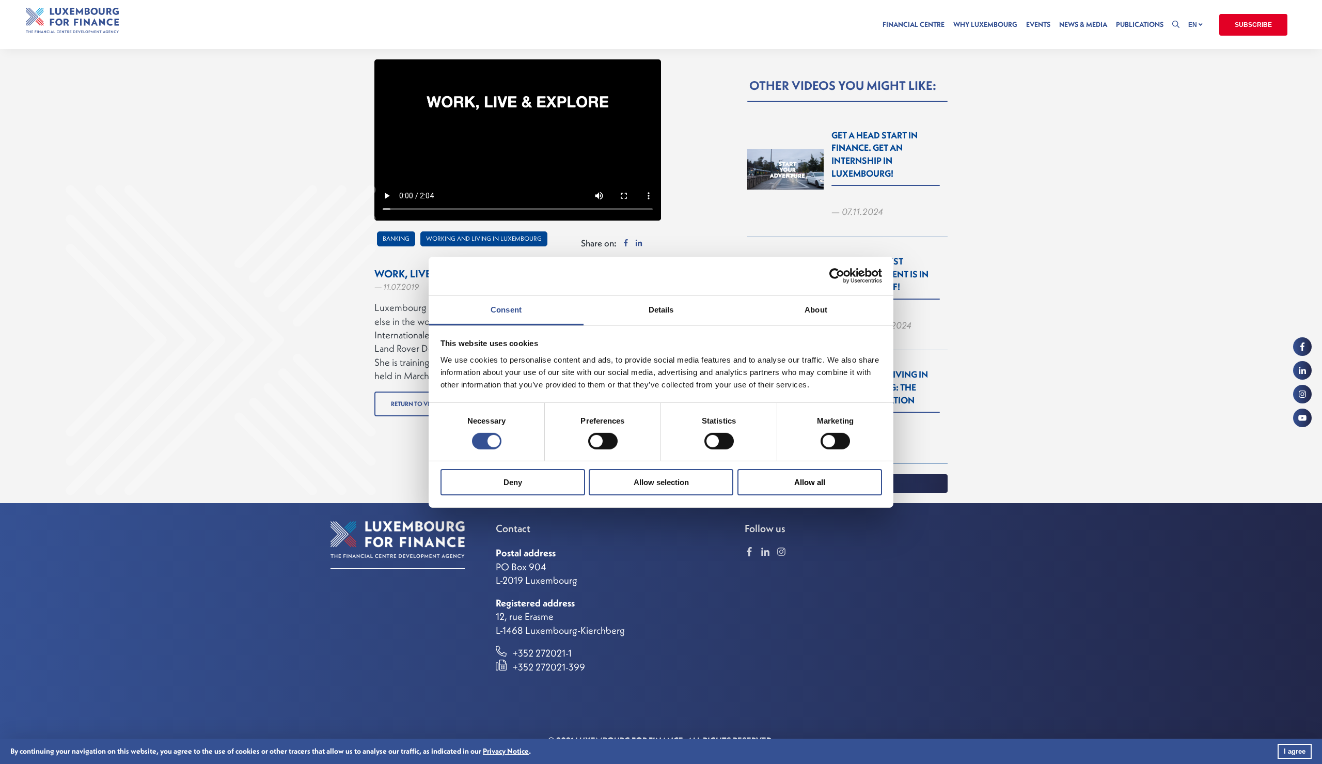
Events (1038, 24)
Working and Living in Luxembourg (484, 238)
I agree (1294, 751)
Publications (1139, 24)
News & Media (1083, 24)
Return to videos (418, 404)
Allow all (809, 482)
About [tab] (816, 309)
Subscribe (1253, 24)
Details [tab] (661, 309)
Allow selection (661, 482)
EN (1193, 24)
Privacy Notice (506, 751)
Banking (396, 238)
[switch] (603, 441)
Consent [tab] (506, 309)
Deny (512, 482)
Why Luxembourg (985, 24)
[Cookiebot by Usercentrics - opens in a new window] (837, 276)
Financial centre (914, 24)
